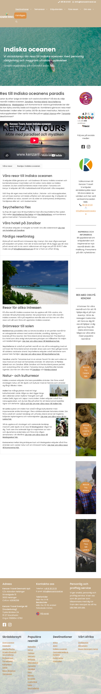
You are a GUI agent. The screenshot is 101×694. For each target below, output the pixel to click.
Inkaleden (6, 646)
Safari (4, 667)
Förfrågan (20, 15)
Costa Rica (32, 682)
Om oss (87, 9)
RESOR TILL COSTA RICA (86, 430)
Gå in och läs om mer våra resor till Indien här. (41, 403)
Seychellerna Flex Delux (22, 214)
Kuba (30, 685)
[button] (16, 22)
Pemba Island (40, 101)
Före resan (73, 9)
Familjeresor (7, 661)
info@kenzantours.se (23, 249)
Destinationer (22, 9)
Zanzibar (29, 101)
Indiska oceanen (60, 649)
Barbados (32, 646)
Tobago (31, 653)
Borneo (31, 675)
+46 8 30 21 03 (50, 588)
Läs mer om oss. (77, 607)
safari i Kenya (49, 113)
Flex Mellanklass (44, 214)
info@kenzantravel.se (86, 212)
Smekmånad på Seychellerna (9, 653)
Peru (30, 672)
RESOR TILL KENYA (86, 487)
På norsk (44, 613)
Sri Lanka (31, 678)
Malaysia (31, 659)
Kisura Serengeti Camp (88, 649)
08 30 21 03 (87, 205)
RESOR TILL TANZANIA (86, 372)
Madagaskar (18, 104)
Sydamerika (58, 658)
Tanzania (65, 113)
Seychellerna (54, 101)
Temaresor (39, 9)
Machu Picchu (8, 649)
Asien (55, 646)
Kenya (30, 650)
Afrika (55, 642)
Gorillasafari (83, 642)
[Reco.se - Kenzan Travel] (86, 98)
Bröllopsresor (7, 658)
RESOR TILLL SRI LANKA (86, 545)
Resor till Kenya (8, 671)
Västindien (57, 661)
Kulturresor (7, 664)
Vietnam (31, 656)
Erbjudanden (56, 9)
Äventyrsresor (8, 642)
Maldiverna (5, 104)
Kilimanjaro (83, 646)
